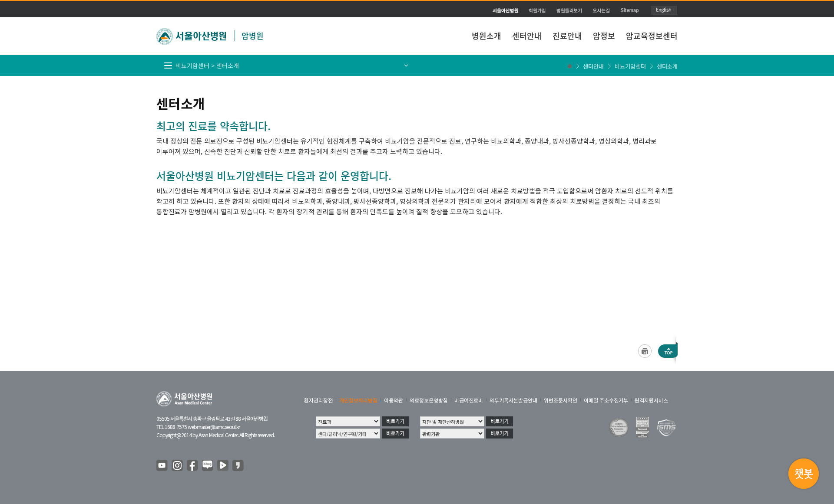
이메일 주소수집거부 (606, 400)
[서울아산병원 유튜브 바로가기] (162, 466)
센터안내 (527, 36)
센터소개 (667, 66)
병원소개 (486, 36)
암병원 (253, 36)
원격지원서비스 (651, 400)
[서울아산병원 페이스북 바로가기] (193, 466)
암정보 (604, 36)
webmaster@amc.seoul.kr (214, 426)
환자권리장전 (318, 400)
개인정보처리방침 (358, 400)
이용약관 (393, 400)
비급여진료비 (468, 400)
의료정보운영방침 (429, 400)
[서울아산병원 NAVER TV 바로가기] (223, 466)
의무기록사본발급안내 (513, 400)
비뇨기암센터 (630, 66)
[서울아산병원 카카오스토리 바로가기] (238, 466)
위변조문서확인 (560, 400)
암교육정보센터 (652, 36)
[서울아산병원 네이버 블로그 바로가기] (208, 466)
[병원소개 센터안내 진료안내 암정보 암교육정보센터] (417, 15)
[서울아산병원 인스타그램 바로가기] (178, 466)
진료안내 (567, 36)
